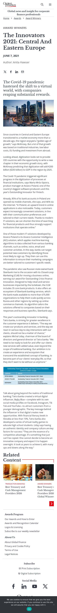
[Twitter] (6, 72)
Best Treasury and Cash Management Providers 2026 (15, 490)
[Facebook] (12, 72)
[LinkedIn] (18, 72)
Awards (17, 18)
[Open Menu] (50, 4)
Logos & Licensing (14, 527)
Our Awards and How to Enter (20, 519)
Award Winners (33, 18)
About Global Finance (15, 542)
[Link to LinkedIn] (24, 586)
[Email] (24, 72)
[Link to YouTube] (34, 586)
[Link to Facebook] (13, 586)
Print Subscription (31, 568)
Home (6, 18)
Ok (29, 609)
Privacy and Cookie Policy (17, 546)
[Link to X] (45, 586)
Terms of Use (11, 550)
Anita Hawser (21, 62)
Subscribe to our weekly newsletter (22, 531)
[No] (53, 604)
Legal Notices (11, 554)
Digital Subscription (31, 573)
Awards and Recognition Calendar (22, 523)
